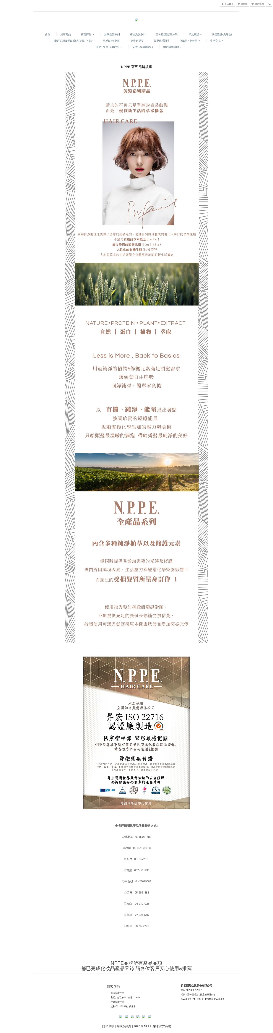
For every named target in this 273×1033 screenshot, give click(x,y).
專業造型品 (137, 40)
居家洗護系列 (112, 34)
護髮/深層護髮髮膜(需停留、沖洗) (73, 40)
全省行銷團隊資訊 (142, 47)
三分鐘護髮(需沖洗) (167, 34)
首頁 (47, 34)
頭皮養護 (194, 34)
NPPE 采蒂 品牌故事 (107, 47)
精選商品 (86, 34)
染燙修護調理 (161, 40)
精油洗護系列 (138, 34)
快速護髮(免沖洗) (222, 34)
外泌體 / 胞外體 (189, 40)
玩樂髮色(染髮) (111, 40)
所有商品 (65, 34)
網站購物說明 (171, 47)
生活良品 (215, 40)
